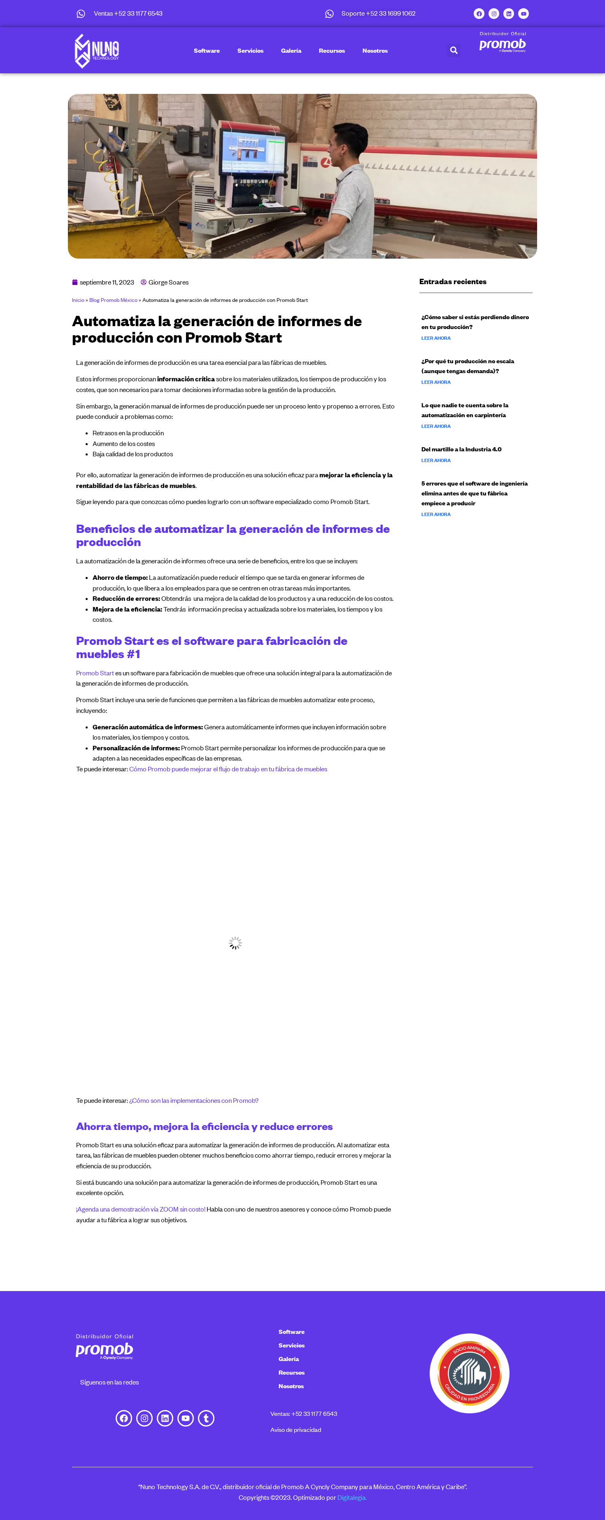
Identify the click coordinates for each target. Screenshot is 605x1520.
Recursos (332, 50)
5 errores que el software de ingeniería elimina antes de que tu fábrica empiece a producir (474, 493)
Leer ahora (436, 338)
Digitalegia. (352, 1497)
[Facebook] (479, 13)
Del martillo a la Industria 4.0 (461, 449)
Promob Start (95, 673)
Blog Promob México (113, 300)
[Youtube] (523, 13)
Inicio (78, 300)
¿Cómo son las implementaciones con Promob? (193, 1100)
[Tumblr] (206, 1418)
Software (207, 50)
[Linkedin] (508, 13)
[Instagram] (494, 13)
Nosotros (375, 50)
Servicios (250, 50)
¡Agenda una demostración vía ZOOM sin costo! (140, 1209)
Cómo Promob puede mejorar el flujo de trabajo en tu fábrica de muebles (228, 769)
